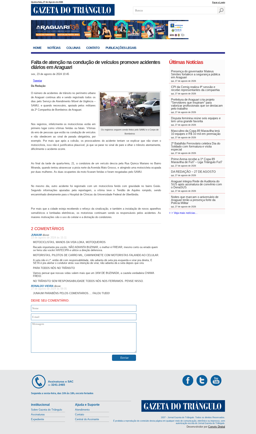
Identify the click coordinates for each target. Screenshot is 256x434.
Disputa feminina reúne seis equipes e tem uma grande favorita (196, 121)
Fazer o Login (218, 2)
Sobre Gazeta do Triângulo (46, 409)
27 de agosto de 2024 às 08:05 (49, 288)
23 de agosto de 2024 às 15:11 (49, 237)
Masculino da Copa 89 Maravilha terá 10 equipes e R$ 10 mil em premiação (195, 134)
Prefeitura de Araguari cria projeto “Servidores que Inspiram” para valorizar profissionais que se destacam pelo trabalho (197, 105)
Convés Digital (216, 426)
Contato (93, 47)
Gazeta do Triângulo (73, 10)
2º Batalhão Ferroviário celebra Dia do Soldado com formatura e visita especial (195, 148)
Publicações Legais (121, 47)
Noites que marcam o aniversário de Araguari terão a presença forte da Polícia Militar (194, 201)
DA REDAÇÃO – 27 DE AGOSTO (193, 173)
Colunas (73, 47)
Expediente (37, 419)
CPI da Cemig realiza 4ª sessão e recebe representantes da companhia (195, 90)
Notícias (53, 47)
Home (37, 47)
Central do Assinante (87, 419)
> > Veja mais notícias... (183, 212)
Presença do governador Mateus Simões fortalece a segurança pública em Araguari (195, 76)
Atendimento (82, 409)
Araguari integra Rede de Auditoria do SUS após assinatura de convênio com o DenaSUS (196, 186)
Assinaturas (38, 414)
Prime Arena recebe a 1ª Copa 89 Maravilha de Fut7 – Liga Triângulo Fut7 (196, 162)
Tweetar (37, 80)
